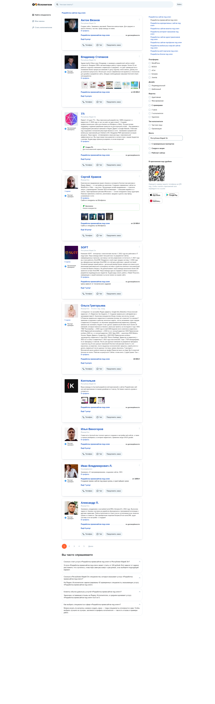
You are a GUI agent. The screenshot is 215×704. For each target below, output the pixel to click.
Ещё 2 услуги (86, 363)
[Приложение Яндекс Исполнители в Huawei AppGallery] (155, 201)
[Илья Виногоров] (71, 434)
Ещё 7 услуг (86, 288)
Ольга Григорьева (93, 305)
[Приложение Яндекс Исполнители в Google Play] (172, 194)
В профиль (85, 31)
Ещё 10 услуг (86, 230)
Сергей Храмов (91, 176)
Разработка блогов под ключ (161, 54)
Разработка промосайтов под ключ (95, 35)
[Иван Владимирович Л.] (71, 471)
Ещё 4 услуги (86, 96)
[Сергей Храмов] (71, 182)
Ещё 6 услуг (86, 39)
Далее (90, 546)
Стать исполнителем (43, 27)
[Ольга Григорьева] (71, 311)
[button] (87, 45)
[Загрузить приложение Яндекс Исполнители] (166, 173)
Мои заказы (40, 21)
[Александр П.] (71, 508)
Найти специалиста (43, 15)
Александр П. (90, 502)
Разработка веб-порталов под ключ (164, 51)
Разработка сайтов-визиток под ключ (164, 28)
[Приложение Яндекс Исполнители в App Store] (155, 194)
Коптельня (88, 380)
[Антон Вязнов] (71, 25)
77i (83, 113)
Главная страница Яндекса (33, 4)
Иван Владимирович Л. (96, 465)
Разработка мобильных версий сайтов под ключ (165, 47)
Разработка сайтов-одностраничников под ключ (165, 38)
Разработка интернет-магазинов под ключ (164, 33)
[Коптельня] (71, 386)
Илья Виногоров (92, 429)
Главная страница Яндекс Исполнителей (42, 4)
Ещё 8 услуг (86, 159)
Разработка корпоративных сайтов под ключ (165, 24)
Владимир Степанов (94, 56)
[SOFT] (71, 252)
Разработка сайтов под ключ (160, 17)
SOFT (84, 247)
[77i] (71, 119)
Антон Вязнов (90, 20)
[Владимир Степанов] (71, 62)
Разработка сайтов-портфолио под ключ (166, 42)
